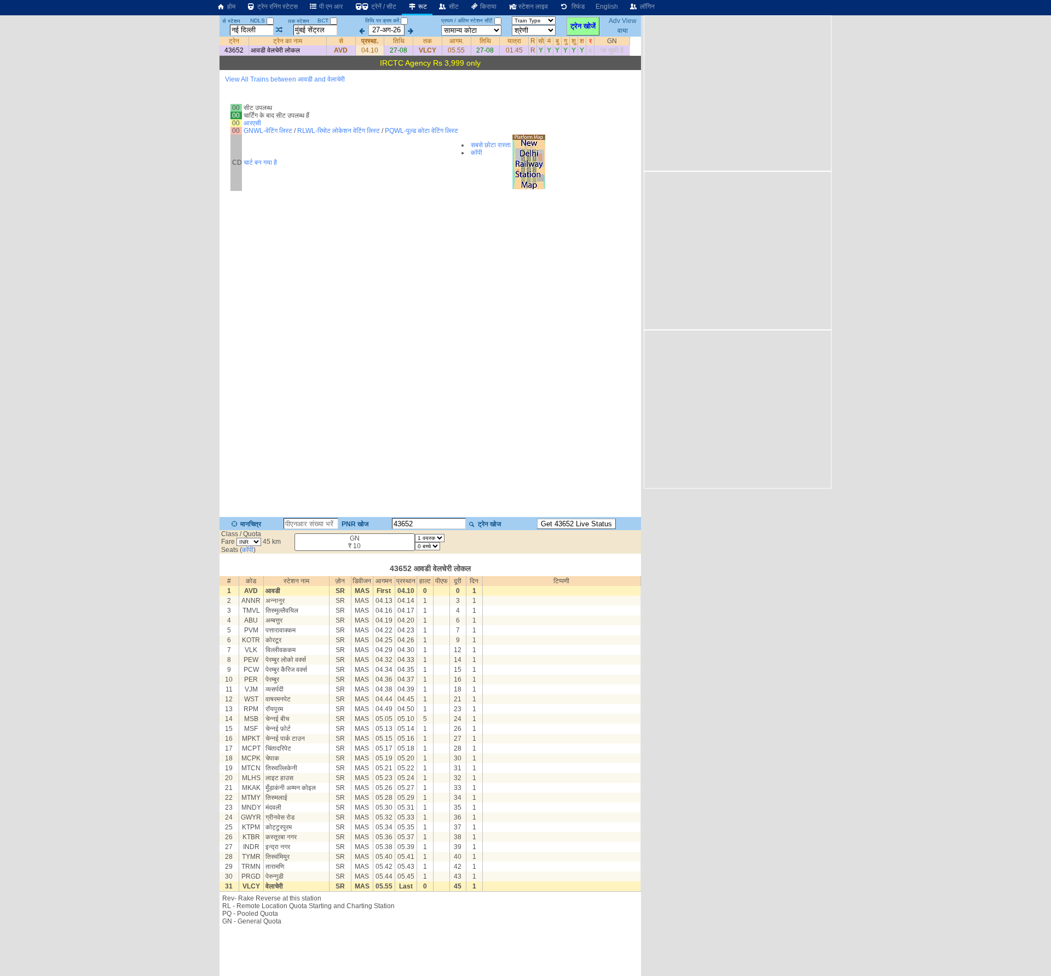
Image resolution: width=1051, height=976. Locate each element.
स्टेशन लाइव (532, 6)
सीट (453, 6)
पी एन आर (330, 6)
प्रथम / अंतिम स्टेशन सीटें (467, 21)
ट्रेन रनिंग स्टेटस (277, 6)
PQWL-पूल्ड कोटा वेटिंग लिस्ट (421, 131)
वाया (622, 30)
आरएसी (252, 123)
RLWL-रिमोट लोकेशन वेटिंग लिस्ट (338, 131)
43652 (234, 50)
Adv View (623, 21)
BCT (323, 21)
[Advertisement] (736, 92)
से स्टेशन (231, 21)
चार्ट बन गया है (260, 162)
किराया (487, 6)
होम (230, 6)
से (341, 41)
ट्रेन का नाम (287, 41)
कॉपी (476, 152)
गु (565, 41)
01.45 (514, 50)
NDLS (258, 21)
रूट (422, 6)
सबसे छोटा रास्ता (491, 145)
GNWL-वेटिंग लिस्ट (268, 131)
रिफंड (576, 6)
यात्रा (514, 41)
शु (573, 41)
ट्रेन (234, 41)
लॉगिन (646, 6)
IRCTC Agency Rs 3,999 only (430, 63)
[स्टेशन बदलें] (279, 30)
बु (557, 41)
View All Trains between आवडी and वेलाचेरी (285, 79)
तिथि (399, 41)
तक (427, 41)
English (607, 6)
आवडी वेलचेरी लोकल (275, 50)
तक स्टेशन (298, 21)
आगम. (456, 41)
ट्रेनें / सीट (382, 6)
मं (549, 41)
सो (541, 41)
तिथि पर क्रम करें (382, 21)
